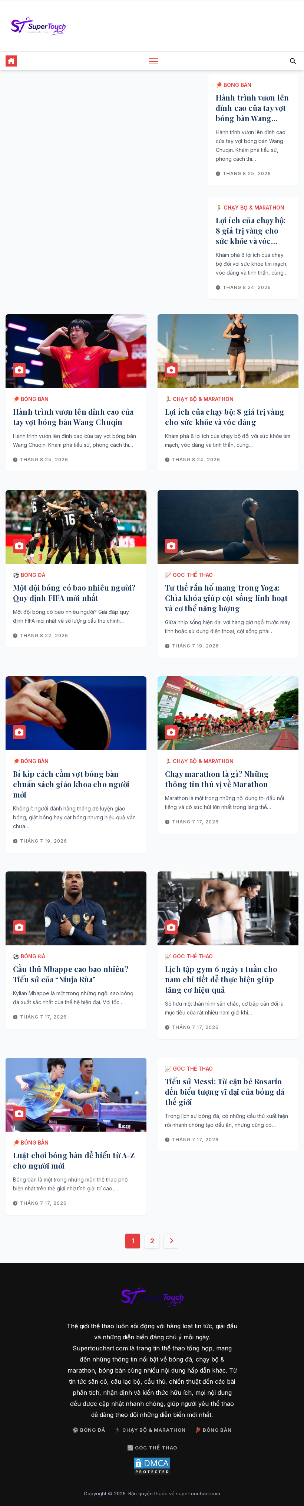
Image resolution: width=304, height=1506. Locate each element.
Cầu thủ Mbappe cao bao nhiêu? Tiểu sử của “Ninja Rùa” (71, 974)
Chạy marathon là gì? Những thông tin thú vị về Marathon (217, 779)
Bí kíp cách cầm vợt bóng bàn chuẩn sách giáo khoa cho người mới (71, 784)
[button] (293, 61)
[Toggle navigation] (153, 61)
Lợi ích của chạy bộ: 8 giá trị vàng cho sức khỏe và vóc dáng (251, 235)
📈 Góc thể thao (189, 575)
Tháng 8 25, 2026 (247, 173)
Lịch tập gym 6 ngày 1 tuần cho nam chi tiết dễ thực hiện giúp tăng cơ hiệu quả (221, 979)
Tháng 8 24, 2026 (247, 287)
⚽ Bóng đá (29, 575)
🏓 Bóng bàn (233, 85)
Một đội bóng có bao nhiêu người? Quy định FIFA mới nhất (74, 592)
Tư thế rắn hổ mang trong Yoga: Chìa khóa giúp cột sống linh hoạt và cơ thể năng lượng (226, 597)
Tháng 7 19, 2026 (195, 646)
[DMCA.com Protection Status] (152, 1466)
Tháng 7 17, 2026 (195, 822)
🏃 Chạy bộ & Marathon (250, 207)
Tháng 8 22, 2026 (44, 635)
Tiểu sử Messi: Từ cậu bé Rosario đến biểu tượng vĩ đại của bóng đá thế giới (225, 1091)
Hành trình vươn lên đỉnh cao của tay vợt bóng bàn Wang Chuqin (252, 112)
